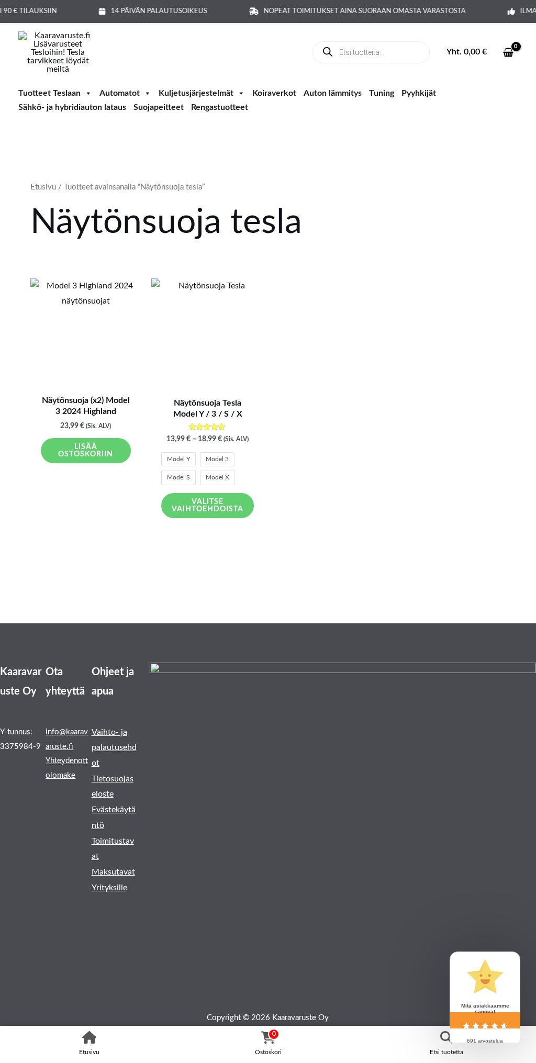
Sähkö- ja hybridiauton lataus (72, 108)
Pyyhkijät (418, 94)
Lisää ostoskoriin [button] (85, 450)
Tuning (381, 94)
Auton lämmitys (333, 94)
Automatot (119, 94)
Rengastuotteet (219, 108)
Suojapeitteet (158, 108)
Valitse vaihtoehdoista (207, 505)
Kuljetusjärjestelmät (196, 94)
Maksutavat (113, 872)
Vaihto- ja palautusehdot (114, 747)
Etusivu (43, 187)
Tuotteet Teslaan (49, 94)
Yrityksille (109, 887)
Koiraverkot (274, 94)
